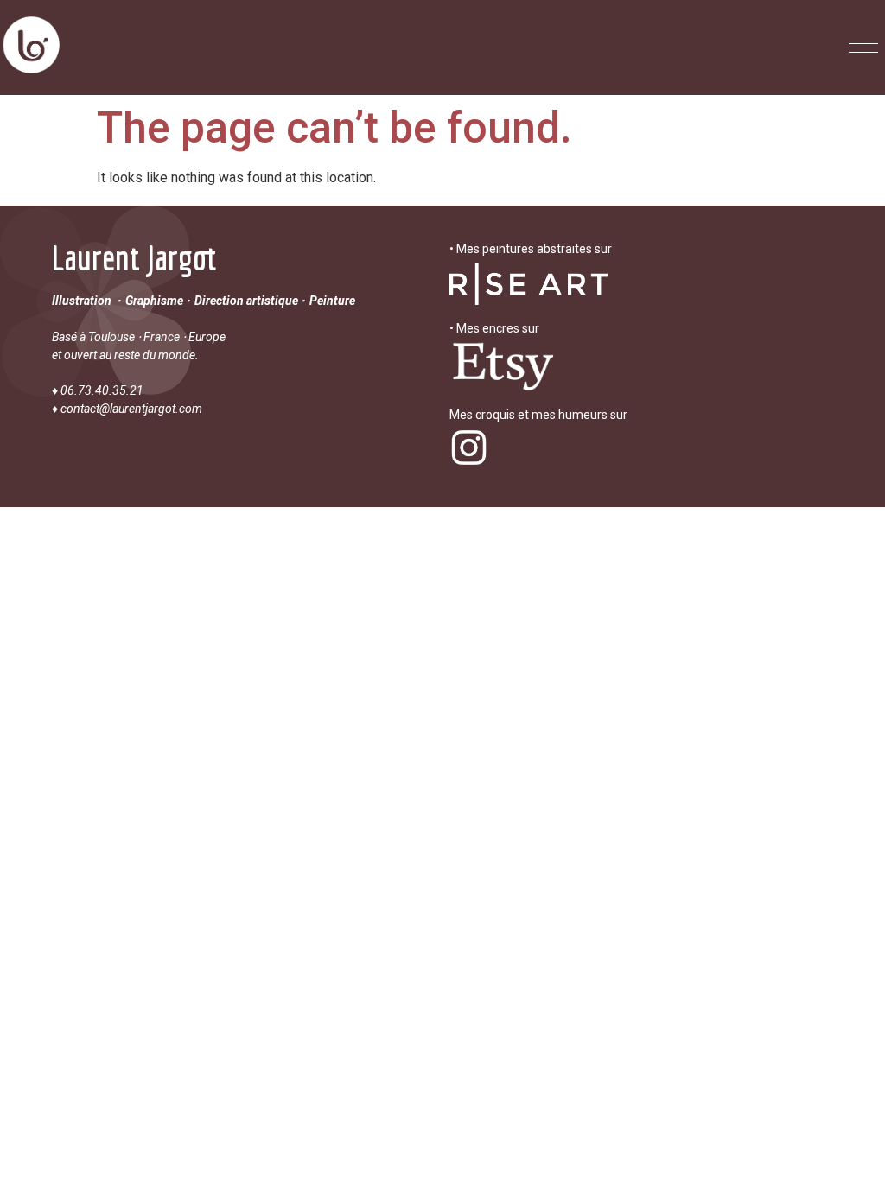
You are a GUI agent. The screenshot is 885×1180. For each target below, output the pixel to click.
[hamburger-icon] (863, 48)
